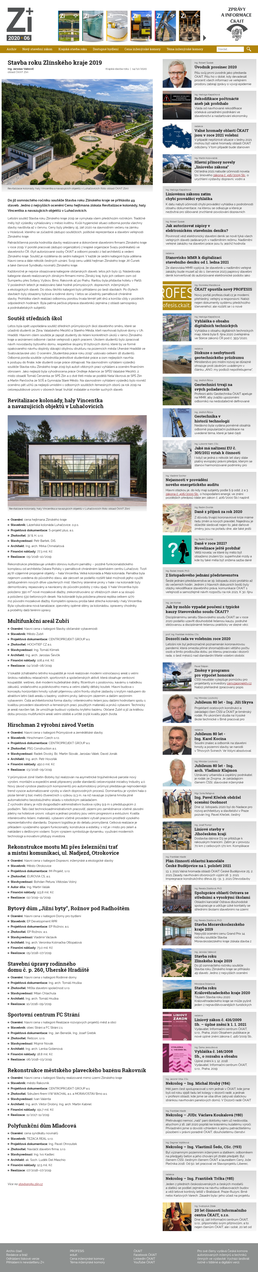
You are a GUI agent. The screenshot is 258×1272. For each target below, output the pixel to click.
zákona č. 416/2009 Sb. (229, 175)
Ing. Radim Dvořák (204, 507)
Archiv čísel (14, 1251)
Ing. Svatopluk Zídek (205, 1206)
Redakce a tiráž (16, 1255)
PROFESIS (77, 1251)
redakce (199, 126)
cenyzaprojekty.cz (239, 683)
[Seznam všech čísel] (204, 38)
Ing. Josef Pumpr (203, 825)
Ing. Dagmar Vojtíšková (177, 1142)
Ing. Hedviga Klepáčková (207, 94)
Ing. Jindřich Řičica (204, 380)
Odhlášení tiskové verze (22, 1259)
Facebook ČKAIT (145, 1255)
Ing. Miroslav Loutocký (206, 697)
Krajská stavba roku (72, 49)
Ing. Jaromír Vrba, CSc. (177, 1079)
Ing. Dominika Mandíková (207, 285)
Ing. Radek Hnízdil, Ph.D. (178, 570)
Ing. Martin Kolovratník (206, 158)
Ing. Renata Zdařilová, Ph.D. (208, 888)
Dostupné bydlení (106, 49)
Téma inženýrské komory (185, 49)
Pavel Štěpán (201, 666)
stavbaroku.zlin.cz (31, 1184)
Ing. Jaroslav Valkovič (21, 68)
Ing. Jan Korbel (173, 602)
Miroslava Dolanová (205, 983)
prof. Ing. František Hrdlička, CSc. (182, 634)
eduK (73, 1255)
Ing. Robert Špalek (204, 62)
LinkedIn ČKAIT (144, 1259)
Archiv (11, 49)
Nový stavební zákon (37, 49)
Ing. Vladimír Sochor (176, 475)
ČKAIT (138, 1251)
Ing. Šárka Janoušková (206, 1047)
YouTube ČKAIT (144, 1262)
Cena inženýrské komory (143, 49)
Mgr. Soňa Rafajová (204, 793)
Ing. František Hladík (176, 856)
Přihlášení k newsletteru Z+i (25, 1262)
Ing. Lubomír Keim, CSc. (207, 443)
